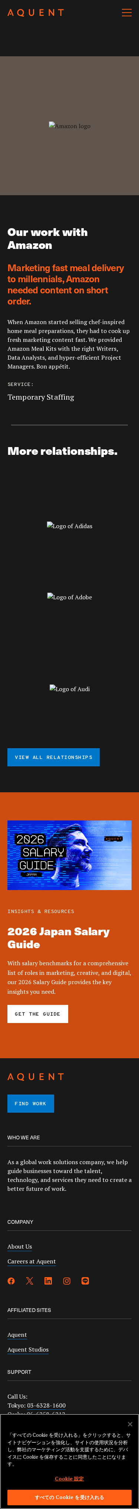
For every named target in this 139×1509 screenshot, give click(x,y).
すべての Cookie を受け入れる (69, 1497)
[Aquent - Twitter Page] (29, 1282)
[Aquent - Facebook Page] (11, 1282)
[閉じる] (130, 1424)
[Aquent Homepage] (35, 15)
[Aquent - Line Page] (85, 1282)
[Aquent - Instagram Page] (66, 1282)
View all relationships (53, 757)
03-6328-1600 (46, 1405)
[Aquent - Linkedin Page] (48, 1282)
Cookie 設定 (69, 1478)
